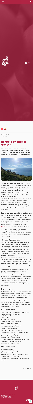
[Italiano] (30, 1)
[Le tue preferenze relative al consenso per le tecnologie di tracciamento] (30, 401)
